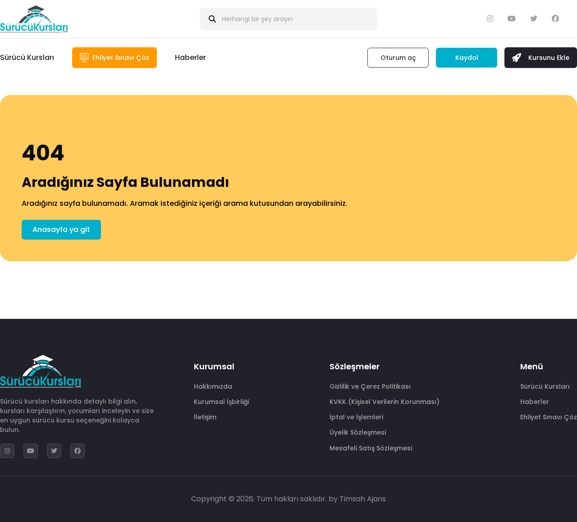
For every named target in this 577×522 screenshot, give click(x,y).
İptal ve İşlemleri (356, 417)
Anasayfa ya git (61, 229)
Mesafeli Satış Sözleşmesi (371, 448)
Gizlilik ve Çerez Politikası (370, 386)
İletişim (205, 417)
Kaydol (466, 57)
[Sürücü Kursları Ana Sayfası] (34, 18)
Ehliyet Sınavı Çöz (548, 417)
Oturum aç (398, 57)
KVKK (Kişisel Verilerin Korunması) (385, 401)
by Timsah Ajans (357, 499)
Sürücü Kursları (27, 57)
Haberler (190, 57)
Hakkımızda (213, 386)
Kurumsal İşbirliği (221, 401)
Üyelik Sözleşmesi (358, 432)
